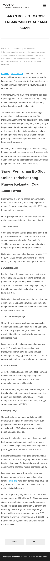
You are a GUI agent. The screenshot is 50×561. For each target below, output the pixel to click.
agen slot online (12, 52)
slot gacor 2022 (36, 58)
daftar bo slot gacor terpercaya (17, 58)
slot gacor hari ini (26, 61)
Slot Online (31, 49)
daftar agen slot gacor (17, 55)
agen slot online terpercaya (29, 52)
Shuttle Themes (20, 557)
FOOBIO (5, 73)
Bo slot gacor (17, 73)
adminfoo (17, 49)
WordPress (42, 557)
